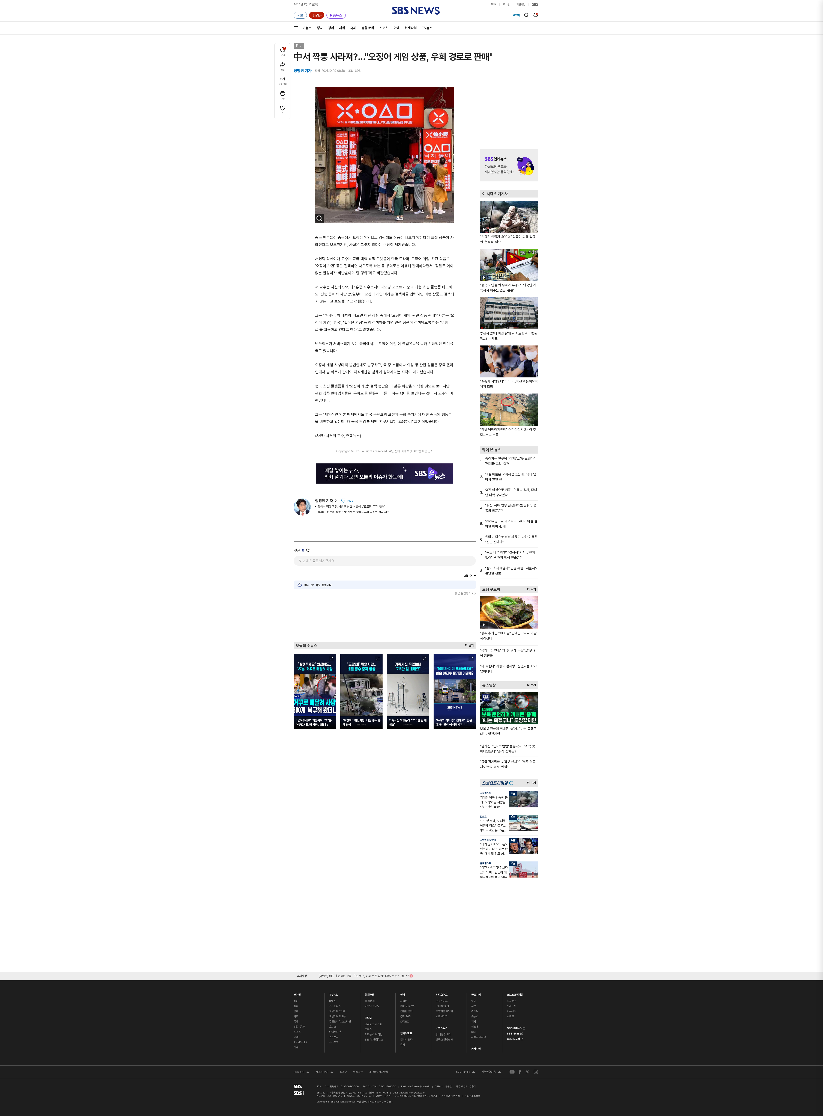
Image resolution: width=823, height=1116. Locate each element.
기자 (473, 1021)
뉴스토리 (333, 1037)
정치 (320, 28)
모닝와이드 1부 (337, 1011)
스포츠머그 (442, 1001)
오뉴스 (332, 1026)
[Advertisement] (384, 618)
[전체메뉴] (296, 27)
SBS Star (513, 1033)
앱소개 (474, 1026)
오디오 (368, 1016)
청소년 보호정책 (472, 1096)
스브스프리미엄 (515, 993)
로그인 (506, 4)
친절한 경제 (406, 1011)
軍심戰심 (370, 1001)
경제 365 (405, 1016)
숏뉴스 (474, 1016)
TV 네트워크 (300, 1042)
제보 (473, 1006)
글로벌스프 (485, 793)
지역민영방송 (491, 1072)
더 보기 (468, 644)
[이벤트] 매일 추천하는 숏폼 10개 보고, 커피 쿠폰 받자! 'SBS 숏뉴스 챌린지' (363, 975)
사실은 (403, 1001)
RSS (473, 1031)
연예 (396, 28)
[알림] (535, 15)
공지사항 (476, 1048)
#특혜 (516, 15)
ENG (493, 4)
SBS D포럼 (513, 1038)
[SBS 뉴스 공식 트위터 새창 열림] (527, 1071)
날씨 (473, 1001)
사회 (342, 28)
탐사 (402, 1044)
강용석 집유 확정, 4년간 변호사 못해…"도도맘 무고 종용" (351, 506)
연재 (402, 993)
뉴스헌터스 (335, 1006)
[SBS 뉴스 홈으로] (416, 10)
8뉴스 (307, 28)
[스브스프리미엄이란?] (512, 783)
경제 (331, 28)
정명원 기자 (324, 500)
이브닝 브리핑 (372, 1006)
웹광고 (343, 1072)
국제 (353, 28)
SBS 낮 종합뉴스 (374, 1039)
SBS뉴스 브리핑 (373, 1034)
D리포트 (404, 1021)
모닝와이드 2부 (337, 1016)
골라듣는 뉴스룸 (373, 1024)
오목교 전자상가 (444, 1039)
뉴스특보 (333, 1042)
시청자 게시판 (478, 1037)
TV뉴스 (427, 28)
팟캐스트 (511, 1006)
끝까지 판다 (406, 1039)
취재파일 (411, 28)
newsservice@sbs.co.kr (412, 1092)
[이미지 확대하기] (319, 218)
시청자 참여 (324, 1072)
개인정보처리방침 (378, 1072)
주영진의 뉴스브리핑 (340, 1021)
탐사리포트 (406, 1032)
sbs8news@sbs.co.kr (419, 1086)
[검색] (526, 15)
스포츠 (383, 28)
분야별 (297, 993)
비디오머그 (442, 993)
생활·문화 (367, 28)
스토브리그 (442, 1016)
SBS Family (465, 1072)
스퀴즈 (510, 1016)
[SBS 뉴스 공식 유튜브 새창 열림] (512, 1072)
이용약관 (358, 1072)
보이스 (368, 1029)
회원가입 (521, 4)
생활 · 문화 (299, 1026)
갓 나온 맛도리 (443, 1034)
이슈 (296, 1047)
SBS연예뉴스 (514, 1027)
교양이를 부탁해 (488, 840)
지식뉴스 (511, 1001)
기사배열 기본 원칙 (451, 1096)
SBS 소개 (301, 1072)
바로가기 (476, 993)
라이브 (474, 1011)
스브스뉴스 (442, 1027)
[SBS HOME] (535, 4)
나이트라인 (335, 1031)
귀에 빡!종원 (442, 1006)
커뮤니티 (511, 1011)
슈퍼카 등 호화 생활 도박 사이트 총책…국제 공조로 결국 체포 (353, 512)
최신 (296, 1001)
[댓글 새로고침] (308, 550)
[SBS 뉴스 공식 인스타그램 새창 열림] (536, 1071)
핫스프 (483, 816)
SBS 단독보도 (407, 1006)
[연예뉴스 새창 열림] (509, 165)
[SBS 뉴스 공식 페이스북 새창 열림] (520, 1071)
